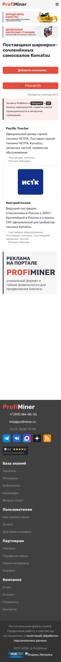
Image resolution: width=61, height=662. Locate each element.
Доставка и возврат (17, 532)
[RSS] (47, 441)
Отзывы (8, 594)
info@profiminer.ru (22, 422)
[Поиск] (42, 4)
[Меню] (57, 4)
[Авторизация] (52, 4)
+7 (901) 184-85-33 (23, 414)
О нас (7, 587)
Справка (9, 570)
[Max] (27, 441)
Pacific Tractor (17, 128)
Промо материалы (16, 563)
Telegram (37, 103)
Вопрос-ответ (13, 500)
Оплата (8, 524)
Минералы (10, 478)
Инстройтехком (18, 203)
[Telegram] (6, 441)
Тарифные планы (15, 556)
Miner (14, 4)
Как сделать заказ (16, 517)
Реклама (9, 548)
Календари (11, 493)
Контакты (10, 609)
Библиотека (11, 485)
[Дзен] (37, 441)
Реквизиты (11, 602)
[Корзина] (47, 4)
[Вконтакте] (17, 441)
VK (48, 103)
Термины (9, 471)
